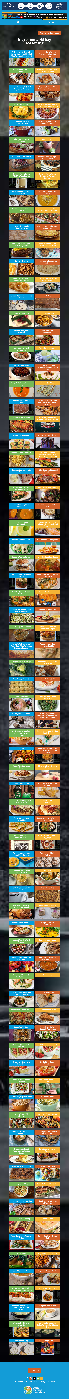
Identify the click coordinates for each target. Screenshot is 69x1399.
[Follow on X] (34, 1378)
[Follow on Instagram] (30, 1378)
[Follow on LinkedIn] (41, 1378)
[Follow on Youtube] (38, 1378)
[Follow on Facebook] (27, 1378)
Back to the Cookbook (49, 33)
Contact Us (34, 1370)
